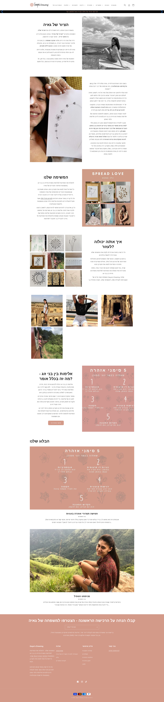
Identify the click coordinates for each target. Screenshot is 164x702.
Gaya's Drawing (80, 697)
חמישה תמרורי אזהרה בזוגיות (82, 513)
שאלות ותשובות (87, 650)
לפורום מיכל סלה (46, 198)
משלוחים (85, 654)
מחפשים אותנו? (114, 650)
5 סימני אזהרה (56, 423)
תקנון (84, 664)
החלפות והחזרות (87, 657)
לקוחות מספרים (61, 660)
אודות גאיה (59, 650)
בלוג (57, 657)
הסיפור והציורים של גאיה (38, 656)
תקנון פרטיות (86, 660)
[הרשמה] (97, 627)
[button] (67, 5)
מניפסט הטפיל (82, 596)
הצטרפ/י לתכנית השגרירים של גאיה (67, 654)
